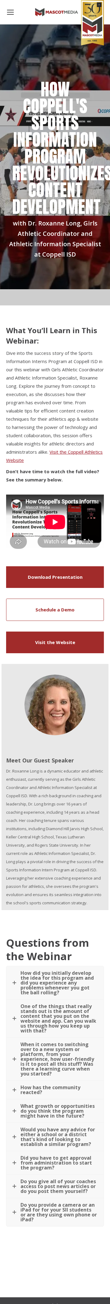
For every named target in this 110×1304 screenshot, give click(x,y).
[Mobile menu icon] (10, 12)
